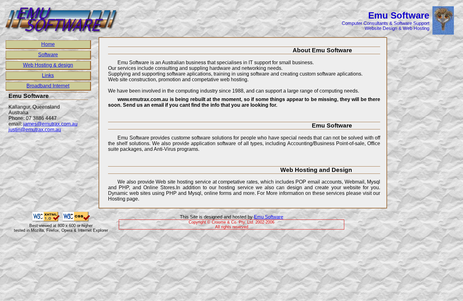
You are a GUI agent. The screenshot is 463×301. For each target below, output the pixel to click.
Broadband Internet (47, 85)
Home (48, 44)
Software (48, 54)
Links (48, 75)
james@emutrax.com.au (50, 124)
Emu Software (268, 216)
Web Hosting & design (48, 65)
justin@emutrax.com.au (35, 129)
